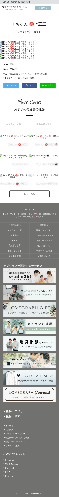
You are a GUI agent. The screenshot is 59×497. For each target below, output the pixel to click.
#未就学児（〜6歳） (12, 78)
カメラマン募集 (12, 445)
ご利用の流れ (15, 225)
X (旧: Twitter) (11, 464)
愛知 (12, 64)
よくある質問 (15, 256)
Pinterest (9, 476)
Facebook (9, 468)
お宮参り (15, 235)
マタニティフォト (44, 241)
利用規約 (9, 429)
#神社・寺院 (33, 74)
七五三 (15, 241)
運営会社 (9, 425)
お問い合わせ (44, 256)
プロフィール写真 (44, 251)
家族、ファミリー (44, 230)
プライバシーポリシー (15, 433)
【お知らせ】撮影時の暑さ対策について (16, 2)
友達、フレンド (15, 251)
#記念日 (43, 74)
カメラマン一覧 (15, 230)
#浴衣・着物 (28, 78)
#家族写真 (13, 74)
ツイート (12, 85)
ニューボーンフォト (44, 235)
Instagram (9, 460)
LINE (7, 472)
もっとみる (29, 194)
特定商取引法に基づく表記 (17, 437)
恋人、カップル (44, 246)
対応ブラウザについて (15, 441)
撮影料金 (44, 225)
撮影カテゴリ (14, 411)
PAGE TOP (29, 209)
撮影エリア (13, 416)
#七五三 (22, 74)
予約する (43, 8)
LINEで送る (48, 85)
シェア (30, 85)
